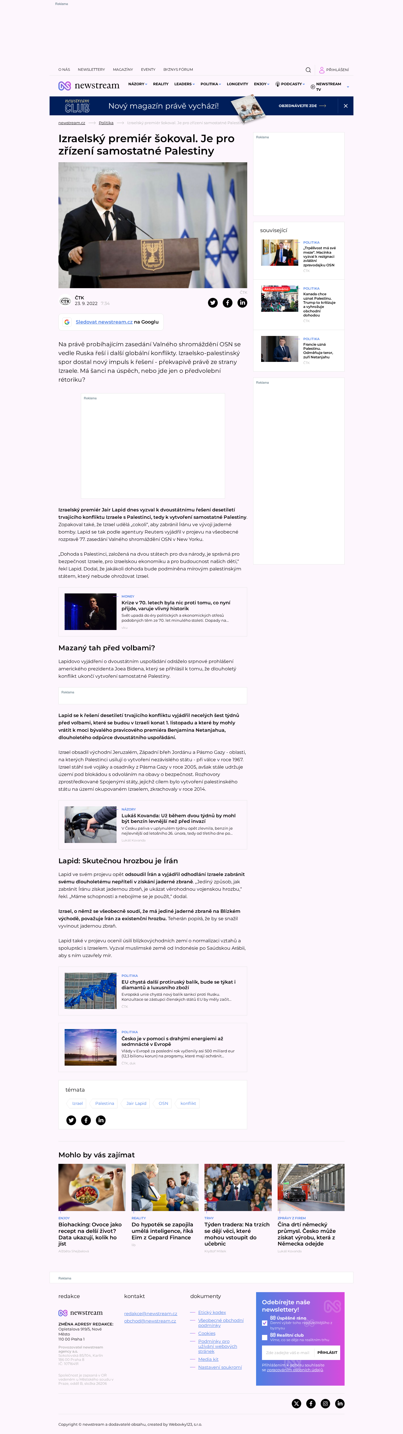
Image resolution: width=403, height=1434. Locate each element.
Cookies (206, 1333)
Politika (209, 84)
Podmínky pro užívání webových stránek (217, 1346)
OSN (163, 1103)
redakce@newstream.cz (150, 1313)
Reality (160, 84)
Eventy (148, 69)
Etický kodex (212, 1312)
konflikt (188, 1103)
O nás (64, 69)
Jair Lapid (136, 1103)
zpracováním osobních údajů (295, 1369)
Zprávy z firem (292, 1218)
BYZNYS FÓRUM (178, 69)
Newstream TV (328, 87)
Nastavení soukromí (220, 1367)
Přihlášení (337, 70)
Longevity (237, 84)
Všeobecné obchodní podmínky (221, 1323)
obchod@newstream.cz (150, 1321)
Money (128, 596)
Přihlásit (327, 1352)
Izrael (77, 1103)
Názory (136, 84)
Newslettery (91, 69)
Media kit (208, 1359)
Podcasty (291, 84)
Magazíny (123, 69)
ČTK (79, 298)
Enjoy (260, 84)
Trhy (209, 1218)
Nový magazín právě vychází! (163, 106)
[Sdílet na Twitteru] (213, 303)
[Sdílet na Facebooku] (227, 303)
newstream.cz (71, 122)
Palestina (104, 1103)
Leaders (183, 84)
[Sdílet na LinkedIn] (242, 303)
